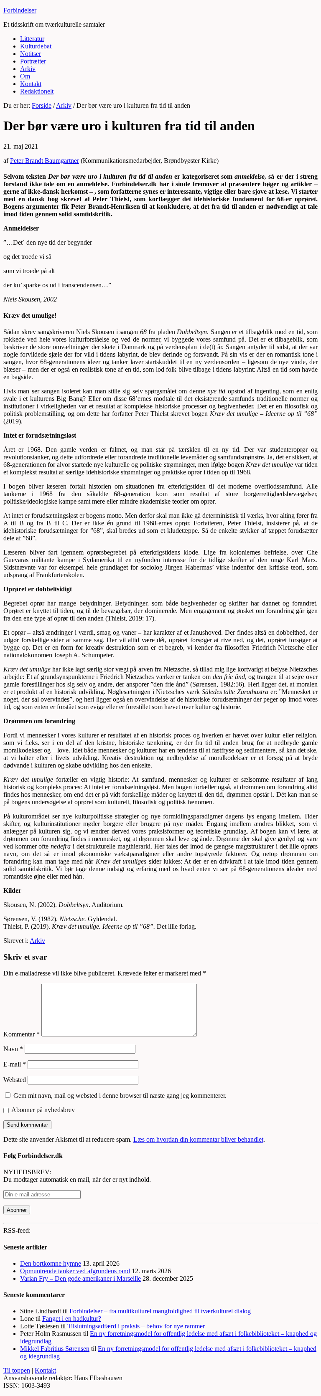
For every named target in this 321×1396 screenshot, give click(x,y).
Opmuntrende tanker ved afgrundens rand (75, 1270)
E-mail (14, 1064)
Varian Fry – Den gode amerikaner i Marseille (80, 1278)
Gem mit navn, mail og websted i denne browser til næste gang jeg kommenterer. (120, 1095)
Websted (14, 1079)
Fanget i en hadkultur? (71, 1318)
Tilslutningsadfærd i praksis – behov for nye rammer (136, 1326)
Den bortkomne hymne (50, 1263)
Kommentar (21, 1034)
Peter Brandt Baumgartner (44, 160)
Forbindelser (19, 10)
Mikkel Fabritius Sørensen (54, 1348)
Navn (13, 1048)
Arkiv (37, 940)
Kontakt (45, 1370)
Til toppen (16, 1370)
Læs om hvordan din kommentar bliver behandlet (198, 1139)
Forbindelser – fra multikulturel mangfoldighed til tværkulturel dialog (160, 1311)
